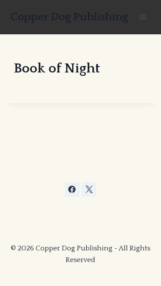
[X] (89, 189)
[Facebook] (72, 189)
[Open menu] (143, 17)
